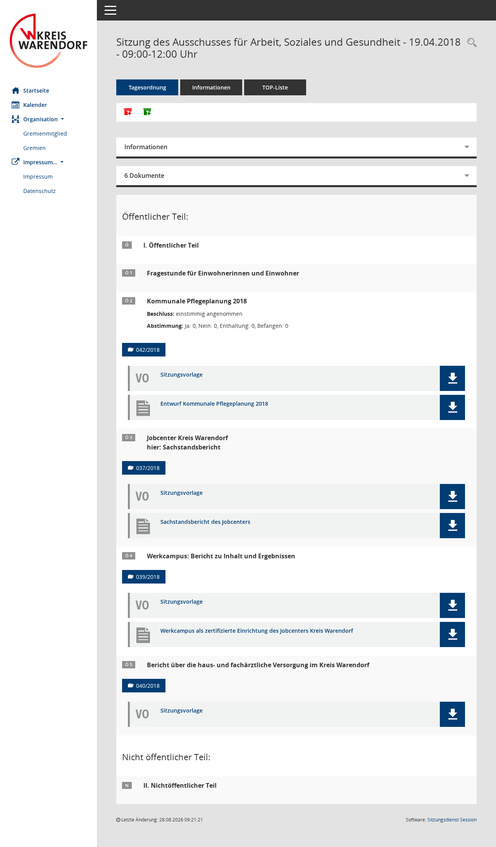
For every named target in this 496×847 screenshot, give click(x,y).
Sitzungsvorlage (181, 375)
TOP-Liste (275, 87)
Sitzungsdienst (452, 819)
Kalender (35, 104)
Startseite (36, 90)
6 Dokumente (144, 175)
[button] (48, 119)
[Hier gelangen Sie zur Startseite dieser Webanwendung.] (48, 41)
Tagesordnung (147, 87)
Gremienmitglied (45, 133)
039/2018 (148, 576)
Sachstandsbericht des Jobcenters (205, 522)
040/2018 (148, 685)
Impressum (38, 176)
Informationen (211, 87)
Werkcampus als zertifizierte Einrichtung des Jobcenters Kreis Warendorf (256, 631)
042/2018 (148, 349)
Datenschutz (39, 191)
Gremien (34, 147)
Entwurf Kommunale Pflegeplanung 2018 (214, 404)
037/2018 (148, 468)
